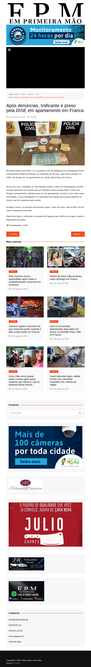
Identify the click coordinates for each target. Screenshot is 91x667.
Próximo (76, 234)
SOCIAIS (12, 642)
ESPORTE (13, 625)
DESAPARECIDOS (17, 620)
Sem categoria (15, 636)
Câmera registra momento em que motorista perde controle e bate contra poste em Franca (25, 329)
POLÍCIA (33, 117)
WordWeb (16, 663)
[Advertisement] (45, 70)
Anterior (14, 234)
